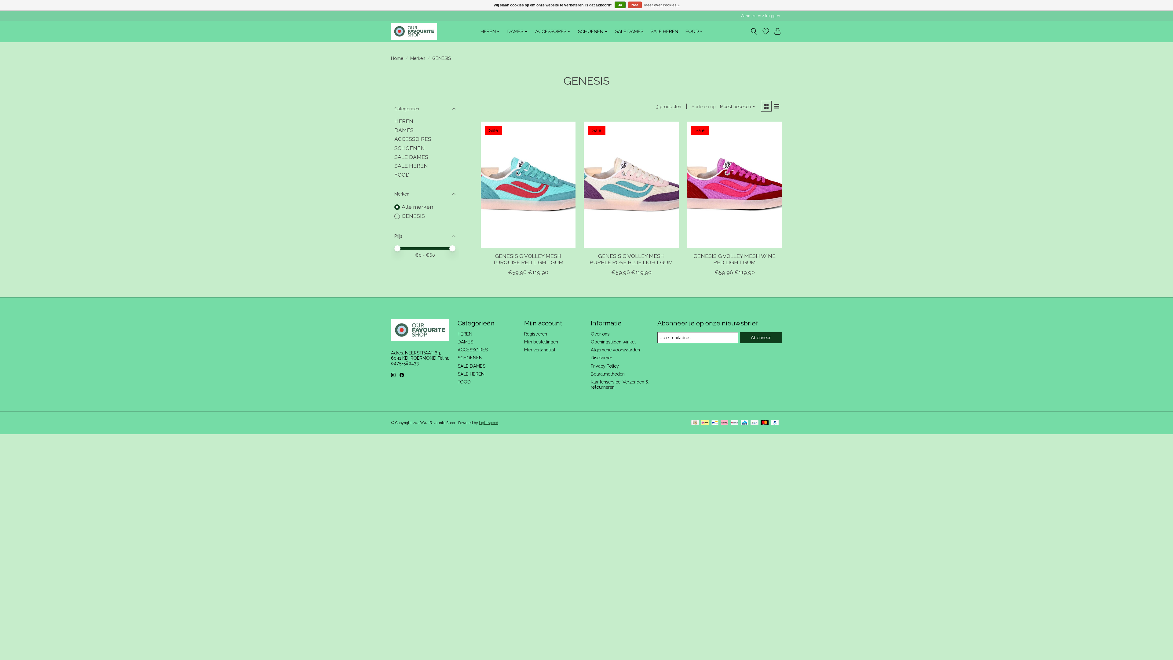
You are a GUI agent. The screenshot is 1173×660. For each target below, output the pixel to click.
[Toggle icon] (754, 31)
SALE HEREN (664, 31)
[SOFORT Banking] (724, 423)
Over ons (600, 333)
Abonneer (761, 337)
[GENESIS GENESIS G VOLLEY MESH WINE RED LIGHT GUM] (734, 185)
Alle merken (417, 207)
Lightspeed (488, 423)
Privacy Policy (605, 366)
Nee (634, 5)
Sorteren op (704, 106)
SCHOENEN (409, 148)
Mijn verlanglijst (539, 349)
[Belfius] (734, 423)
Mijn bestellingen (541, 341)
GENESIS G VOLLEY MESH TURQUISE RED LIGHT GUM (528, 259)
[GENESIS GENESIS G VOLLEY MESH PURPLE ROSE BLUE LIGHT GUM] (631, 185)
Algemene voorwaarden (615, 349)
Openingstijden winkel (613, 341)
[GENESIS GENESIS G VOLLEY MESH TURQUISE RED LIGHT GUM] (528, 185)
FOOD (402, 174)
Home (397, 58)
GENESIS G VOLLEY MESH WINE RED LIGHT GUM (734, 259)
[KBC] (744, 423)
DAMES (404, 130)
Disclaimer (601, 357)
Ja (620, 5)
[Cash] (695, 423)
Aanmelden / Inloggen (760, 16)
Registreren (535, 333)
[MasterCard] (765, 423)
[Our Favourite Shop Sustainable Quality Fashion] (414, 31)
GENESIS (413, 216)
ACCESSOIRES (412, 139)
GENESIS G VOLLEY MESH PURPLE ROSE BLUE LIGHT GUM (631, 259)
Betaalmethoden (608, 373)
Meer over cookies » (662, 5)
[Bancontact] (715, 423)
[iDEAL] (705, 423)
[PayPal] (775, 423)
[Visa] (754, 423)
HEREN (403, 121)
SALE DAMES (629, 31)
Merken (417, 58)
